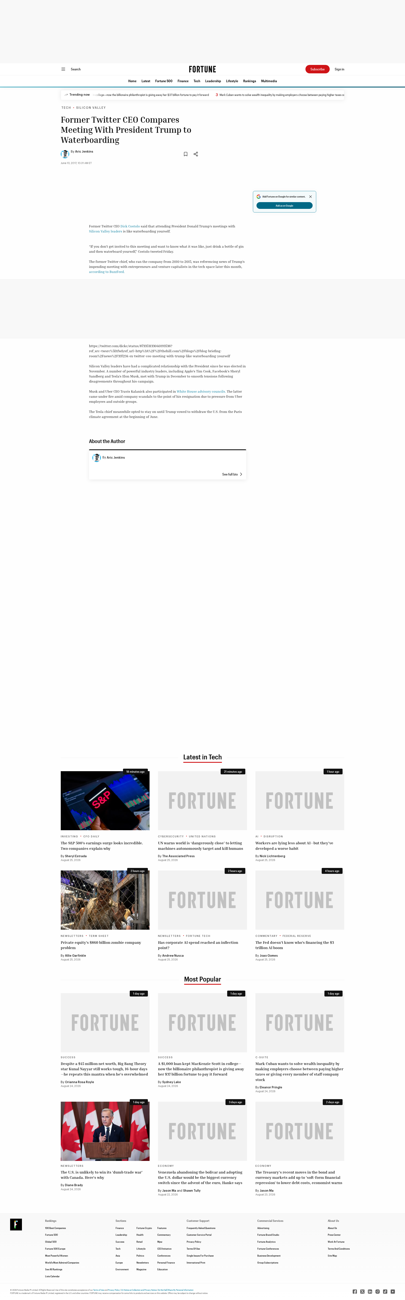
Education (162, 1269)
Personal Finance (166, 1262)
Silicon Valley (91, 107)
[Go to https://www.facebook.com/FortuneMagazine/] (355, 1291)
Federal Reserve (297, 936)
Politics (140, 1255)
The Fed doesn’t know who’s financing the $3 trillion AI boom (294, 945)
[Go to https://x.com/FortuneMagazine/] (362, 1291)
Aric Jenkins (84, 151)
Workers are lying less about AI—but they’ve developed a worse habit (294, 845)
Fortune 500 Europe (55, 1248)
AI (257, 836)
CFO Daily (91, 836)
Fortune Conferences (268, 1248)
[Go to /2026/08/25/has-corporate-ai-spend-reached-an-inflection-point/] (202, 900)
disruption (273, 836)
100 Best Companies (55, 1227)
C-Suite (262, 1057)
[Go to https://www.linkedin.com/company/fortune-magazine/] (370, 1291)
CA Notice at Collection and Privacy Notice (139, 1290)
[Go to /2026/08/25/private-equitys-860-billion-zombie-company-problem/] (105, 900)
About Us (332, 1227)
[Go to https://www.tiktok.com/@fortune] (385, 1291)
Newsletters (72, 936)
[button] (132, 81)
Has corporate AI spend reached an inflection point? (198, 945)
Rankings (249, 81)
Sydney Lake (171, 1082)
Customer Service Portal (199, 1234)
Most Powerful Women (56, 1255)
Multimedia (269, 81)
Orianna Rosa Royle (79, 1082)
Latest (146, 81)
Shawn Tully (192, 1190)
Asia (118, 1255)
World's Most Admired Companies (62, 1262)
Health (139, 1234)
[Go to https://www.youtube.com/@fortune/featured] (393, 1291)
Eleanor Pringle (271, 1087)
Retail (139, 1241)
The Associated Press (178, 856)
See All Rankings (53, 1269)
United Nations (202, 836)
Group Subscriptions (267, 1262)
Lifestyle (232, 81)
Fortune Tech (198, 936)
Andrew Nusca (173, 955)
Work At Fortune (336, 1241)
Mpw (159, 1241)
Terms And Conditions (339, 1248)
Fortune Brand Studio (268, 1234)
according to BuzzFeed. (107, 272)
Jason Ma (169, 1190)
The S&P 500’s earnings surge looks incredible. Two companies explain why (102, 845)
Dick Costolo (130, 226)
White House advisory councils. (201, 391)
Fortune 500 (164, 81)
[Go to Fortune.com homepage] (202, 69)
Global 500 (51, 1241)
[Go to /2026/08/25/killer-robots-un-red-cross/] (202, 800)
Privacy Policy (194, 1241)
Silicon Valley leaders (105, 231)
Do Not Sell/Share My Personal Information (175, 1290)
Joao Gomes (269, 955)
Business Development (269, 1255)
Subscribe (317, 69)
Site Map (332, 1255)
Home (132, 81)
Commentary (266, 936)
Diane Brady (74, 1185)
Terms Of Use (193, 1248)
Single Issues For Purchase (200, 1255)
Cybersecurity (171, 836)
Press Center (334, 1234)
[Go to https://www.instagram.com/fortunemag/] (377, 1291)
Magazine (141, 1269)
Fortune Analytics (266, 1241)
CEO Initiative (164, 1248)
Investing (69, 836)
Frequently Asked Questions (201, 1227)
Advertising (263, 1227)
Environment (122, 1269)
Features (161, 1227)
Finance (183, 81)
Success (68, 1057)
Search (76, 69)
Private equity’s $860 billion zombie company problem (101, 945)
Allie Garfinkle (75, 955)
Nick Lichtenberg (272, 856)
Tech (197, 81)
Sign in (339, 69)
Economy (166, 1166)
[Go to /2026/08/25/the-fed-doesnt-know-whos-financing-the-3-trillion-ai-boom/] (299, 900)
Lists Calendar (52, 1276)
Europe (119, 1262)
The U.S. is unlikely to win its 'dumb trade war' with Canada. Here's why (102, 1175)
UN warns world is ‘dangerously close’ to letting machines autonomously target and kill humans (200, 845)
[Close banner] (310, 197)
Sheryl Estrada (76, 856)
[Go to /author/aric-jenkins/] (96, 458)
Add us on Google (284, 205)
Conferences (163, 1255)
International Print (196, 1262)
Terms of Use (98, 1290)
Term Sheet (99, 936)
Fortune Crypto (144, 1227)
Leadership (213, 81)
